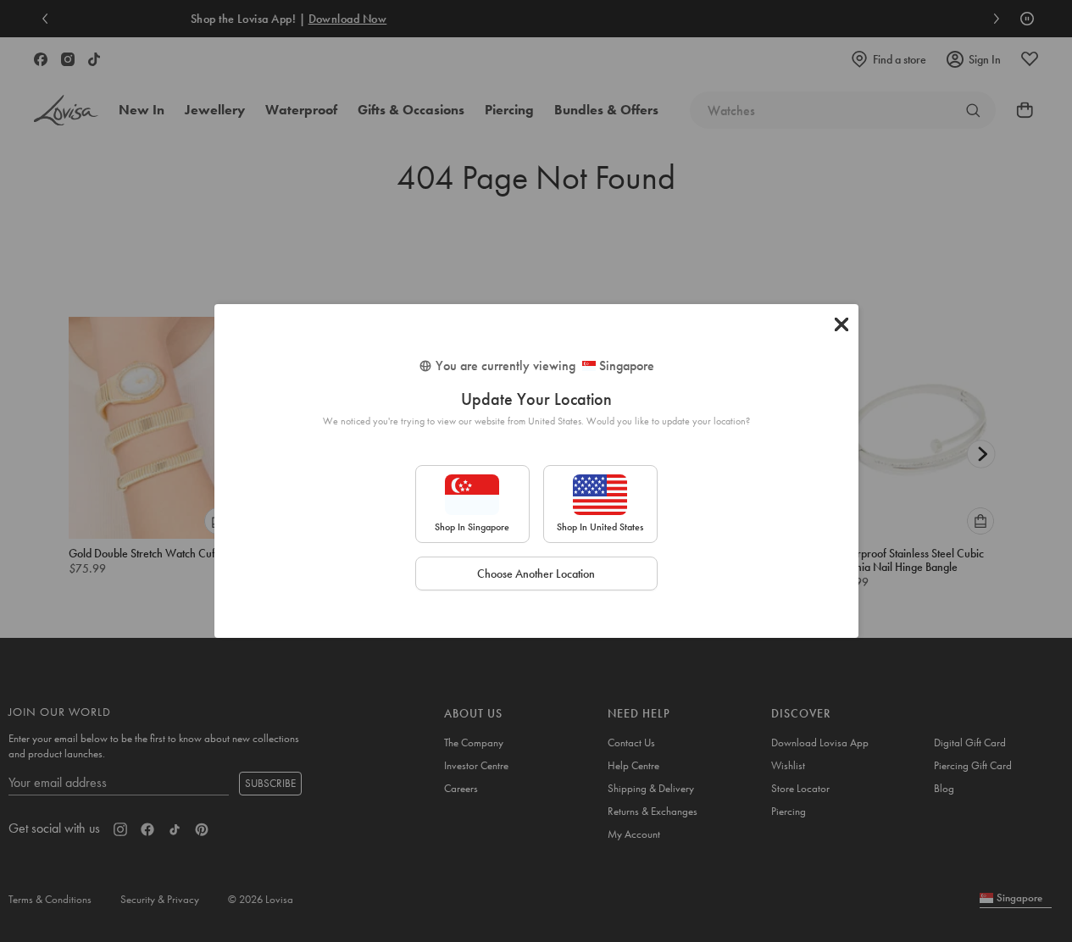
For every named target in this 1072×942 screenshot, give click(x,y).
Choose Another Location (536, 573)
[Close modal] (841, 324)
